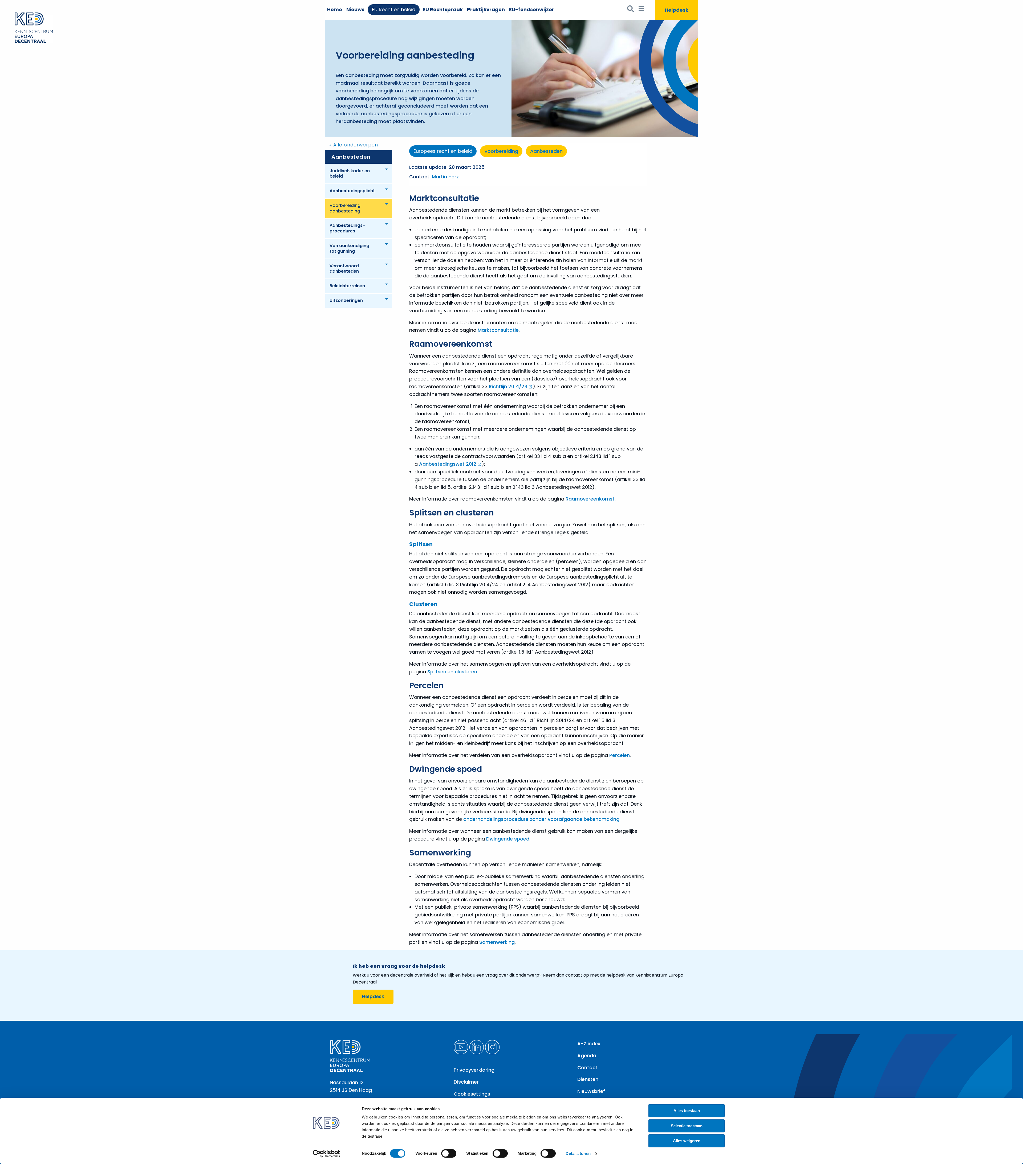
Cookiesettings (472, 1094)
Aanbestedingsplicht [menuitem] (352, 191)
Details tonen (578, 1153)
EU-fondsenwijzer (531, 9)
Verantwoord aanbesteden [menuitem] (344, 268)
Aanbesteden (351, 157)
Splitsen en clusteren (452, 671)
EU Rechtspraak (443, 9)
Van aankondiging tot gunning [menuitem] (349, 248)
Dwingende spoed (507, 838)
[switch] (448, 1153)
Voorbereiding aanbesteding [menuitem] (345, 208)
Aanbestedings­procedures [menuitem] (347, 228)
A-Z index (588, 1043)
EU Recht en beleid (393, 9)
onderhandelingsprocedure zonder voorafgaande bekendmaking (541, 819)
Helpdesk (373, 996)
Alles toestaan (686, 1110)
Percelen (619, 755)
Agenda (586, 1055)
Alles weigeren (686, 1140)
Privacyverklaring (474, 1070)
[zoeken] (630, 10)
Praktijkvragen (486, 9)
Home (334, 9)
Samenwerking (497, 942)
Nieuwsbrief (591, 1091)
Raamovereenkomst (590, 498)
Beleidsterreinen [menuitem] (347, 286)
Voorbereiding (501, 151)
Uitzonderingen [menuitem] (346, 300)
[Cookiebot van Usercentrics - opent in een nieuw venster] (326, 1154)
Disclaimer (466, 1082)
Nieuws (355, 9)
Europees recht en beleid (442, 151)
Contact (587, 1067)
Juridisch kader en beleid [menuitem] (350, 173)
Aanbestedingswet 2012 (447, 464)
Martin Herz (445, 177)
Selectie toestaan (687, 1126)
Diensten (587, 1079)
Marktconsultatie (498, 330)
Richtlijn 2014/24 (508, 386)
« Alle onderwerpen (353, 145)
